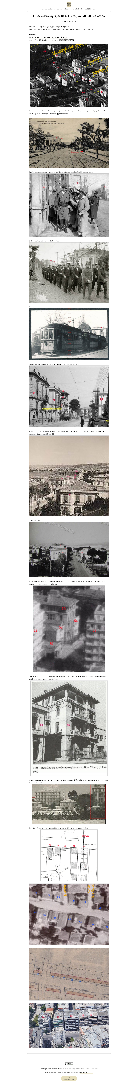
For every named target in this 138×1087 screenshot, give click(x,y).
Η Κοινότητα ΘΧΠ (71, 9)
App (94, 9)
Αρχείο (59, 9)
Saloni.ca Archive (69, 2)
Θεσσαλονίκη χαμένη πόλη (66, 1069)
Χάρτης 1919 (86, 9)
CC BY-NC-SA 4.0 (86, 1072)
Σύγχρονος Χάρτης (48, 9)
